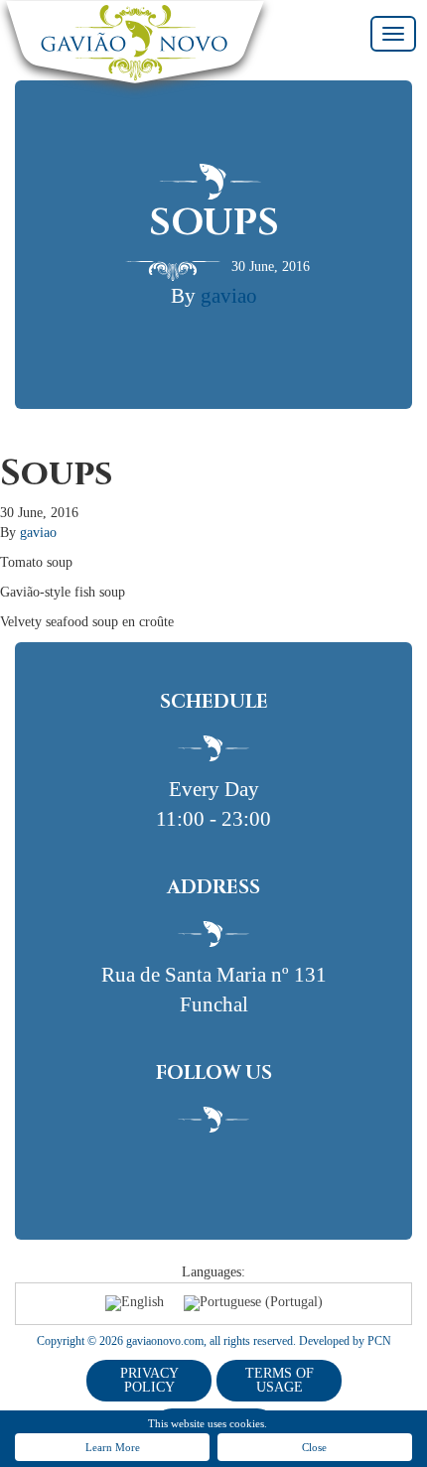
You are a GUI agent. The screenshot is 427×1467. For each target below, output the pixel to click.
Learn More (112, 1447)
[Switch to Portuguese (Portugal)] (253, 1303)
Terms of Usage (279, 1380)
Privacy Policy (149, 1380)
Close (314, 1447)
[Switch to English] (134, 1303)
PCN (379, 1341)
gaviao (229, 296)
